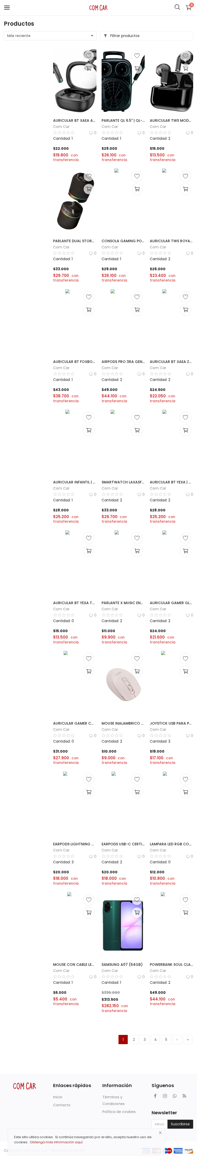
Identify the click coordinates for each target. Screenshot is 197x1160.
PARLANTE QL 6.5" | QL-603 (123, 120)
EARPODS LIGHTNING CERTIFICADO (74, 844)
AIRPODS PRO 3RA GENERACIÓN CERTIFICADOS (123, 361)
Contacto (62, 1105)
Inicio (57, 1097)
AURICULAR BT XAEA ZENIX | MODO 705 (171, 361)
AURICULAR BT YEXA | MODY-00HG (171, 482)
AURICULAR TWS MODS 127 (171, 120)
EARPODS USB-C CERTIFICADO (123, 844)
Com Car (61, 126)
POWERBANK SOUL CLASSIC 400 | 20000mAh (171, 964)
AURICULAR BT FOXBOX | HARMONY (74, 361)
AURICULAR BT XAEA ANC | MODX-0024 (74, 120)
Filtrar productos (124, 35)
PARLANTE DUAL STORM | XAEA (74, 241)
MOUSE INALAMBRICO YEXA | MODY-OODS (123, 723)
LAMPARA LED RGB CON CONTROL (171, 844)
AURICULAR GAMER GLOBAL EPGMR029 (171, 602)
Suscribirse (180, 1124)
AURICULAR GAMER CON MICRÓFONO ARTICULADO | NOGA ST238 (74, 723)
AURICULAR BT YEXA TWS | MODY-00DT (74, 602)
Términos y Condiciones (113, 1100)
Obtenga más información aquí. (56, 1142)
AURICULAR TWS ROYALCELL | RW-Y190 (171, 241)
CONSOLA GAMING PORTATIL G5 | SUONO (123, 241)
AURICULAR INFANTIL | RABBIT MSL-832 (74, 482)
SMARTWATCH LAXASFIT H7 (123, 482)
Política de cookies (119, 1111)
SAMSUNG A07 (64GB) (122, 964)
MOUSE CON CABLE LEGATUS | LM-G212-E (74, 964)
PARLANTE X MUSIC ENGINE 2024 (123, 602)
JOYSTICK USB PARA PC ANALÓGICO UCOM (171, 723)
